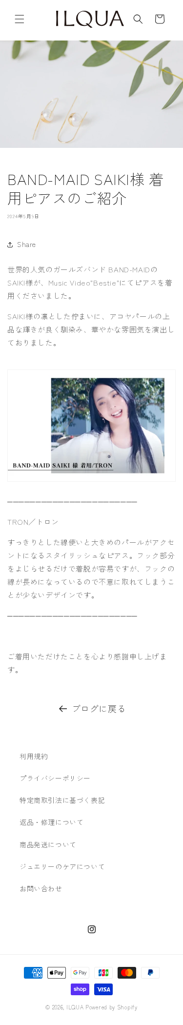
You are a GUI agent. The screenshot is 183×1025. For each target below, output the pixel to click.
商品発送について (48, 844)
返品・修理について (51, 822)
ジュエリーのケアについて (62, 866)
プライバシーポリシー (55, 778)
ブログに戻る (99, 708)
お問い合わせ (41, 888)
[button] (19, 19)
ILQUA (75, 1007)
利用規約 (34, 756)
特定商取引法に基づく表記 (62, 800)
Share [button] (26, 244)
